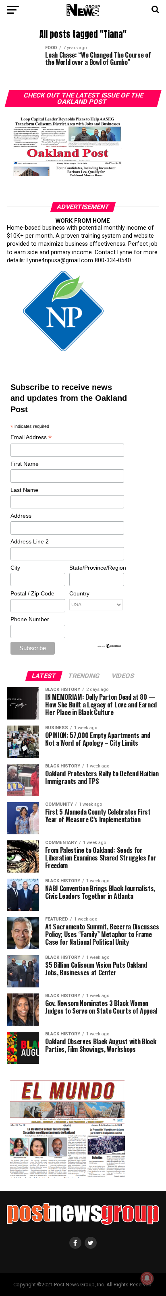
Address (20, 515)
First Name (24, 463)
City (15, 567)
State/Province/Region (96, 567)
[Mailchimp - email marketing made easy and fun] (109, 646)
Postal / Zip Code (32, 593)
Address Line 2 (29, 541)
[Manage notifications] (147, 1278)
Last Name (24, 490)
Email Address (31, 437)
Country (79, 593)
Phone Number (29, 619)
